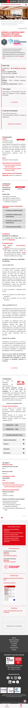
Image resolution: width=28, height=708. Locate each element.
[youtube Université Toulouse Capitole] (13, 682)
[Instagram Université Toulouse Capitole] (15, 677)
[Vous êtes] (8, 1)
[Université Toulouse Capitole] (18, 660)
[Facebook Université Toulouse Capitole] (8, 677)
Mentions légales (22, 703)
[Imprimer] (2, 518)
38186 (3, 480)
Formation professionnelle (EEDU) (9, 23)
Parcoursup (12, 239)
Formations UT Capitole (18, 21)
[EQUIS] (10, 690)
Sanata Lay (6, 552)
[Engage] (17, 690)
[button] (14, 210)
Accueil (10, 21)
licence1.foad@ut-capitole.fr (10, 555)
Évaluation (7, 453)
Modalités (7, 449)
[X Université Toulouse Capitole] (11, 677)
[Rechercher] (21, 1)
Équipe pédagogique (10, 440)
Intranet (13, 1)
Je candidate (14, 102)
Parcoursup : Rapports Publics (11, 534)
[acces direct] (18, 1)
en (26, 1)
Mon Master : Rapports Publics (11, 538)
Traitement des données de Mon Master (13, 536)
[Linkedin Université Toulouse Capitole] (9, 682)
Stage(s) (6, 444)
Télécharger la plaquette (14, 124)
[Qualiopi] (3, 690)
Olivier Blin (5, 175)
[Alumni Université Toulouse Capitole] (19, 677)
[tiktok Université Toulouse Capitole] (17, 682)
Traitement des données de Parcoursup (13, 532)
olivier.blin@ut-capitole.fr (10, 561)
